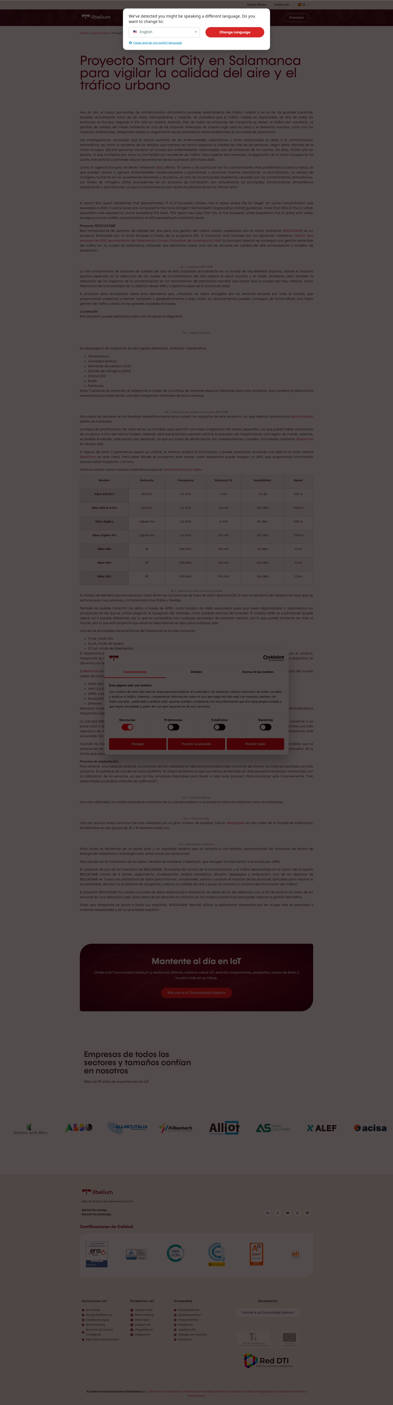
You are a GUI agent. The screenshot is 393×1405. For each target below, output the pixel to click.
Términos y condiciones (165, 1392)
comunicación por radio (182, 469)
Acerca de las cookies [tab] (258, 672)
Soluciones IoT (94, 1301)
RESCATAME (293, 231)
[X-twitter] (277, 1213)
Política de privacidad (199, 1392)
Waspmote (304, 439)
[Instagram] (297, 1213)
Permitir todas (255, 744)
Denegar (138, 744)
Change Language (234, 32)
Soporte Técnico (256, 4)
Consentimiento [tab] (135, 672)
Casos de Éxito (100, 33)
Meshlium (88, 457)
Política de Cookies (229, 1392)
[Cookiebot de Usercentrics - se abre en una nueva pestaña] (266, 658)
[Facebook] (307, 1213)
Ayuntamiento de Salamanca (131, 240)
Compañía (183, 1301)
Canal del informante (290, 1392)
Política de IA (196, 1396)
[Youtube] (287, 1213)
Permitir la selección (196, 744)
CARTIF (299, 236)
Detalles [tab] (196, 672)
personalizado (302, 416)
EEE (159, 167)
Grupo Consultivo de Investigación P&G (189, 240)
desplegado (235, 823)
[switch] (173, 727)
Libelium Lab (281, 4)
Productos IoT (142, 1301)
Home (84, 33)
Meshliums (90, 671)
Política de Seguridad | (259, 1392)
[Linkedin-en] (267, 1213)
